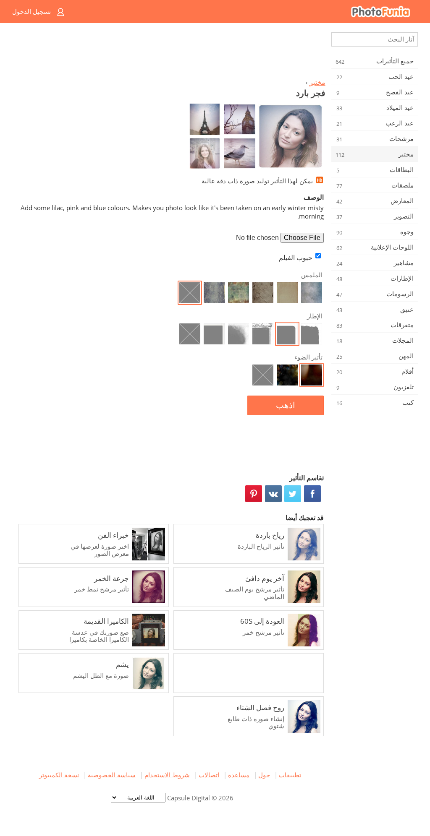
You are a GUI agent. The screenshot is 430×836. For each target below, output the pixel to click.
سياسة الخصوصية (112, 775)
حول (264, 775)
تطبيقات (290, 775)
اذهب (285, 405)
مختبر (317, 82)
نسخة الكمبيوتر (59, 775)
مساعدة (238, 775)
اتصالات (209, 775)
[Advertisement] (170, 53)
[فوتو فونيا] (248, 11)
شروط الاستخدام (167, 775)
